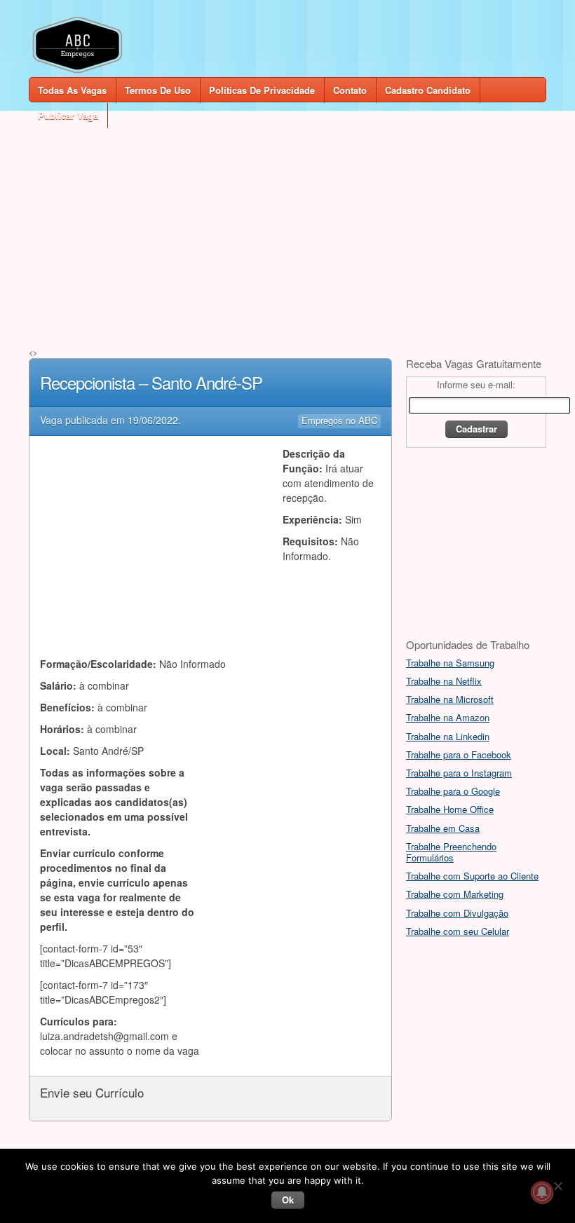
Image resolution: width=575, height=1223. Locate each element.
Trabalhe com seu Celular (457, 931)
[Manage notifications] (542, 1192)
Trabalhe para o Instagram (459, 772)
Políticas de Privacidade (262, 90)
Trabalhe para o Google (453, 791)
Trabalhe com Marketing (454, 894)
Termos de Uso (158, 90)
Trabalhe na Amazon (447, 717)
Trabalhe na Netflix (444, 681)
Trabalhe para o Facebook (458, 754)
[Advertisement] (287, 226)
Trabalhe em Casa (443, 828)
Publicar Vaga (68, 115)
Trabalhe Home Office (450, 809)
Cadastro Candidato (428, 90)
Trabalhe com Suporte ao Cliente (472, 875)
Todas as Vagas (72, 90)
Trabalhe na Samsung (450, 662)
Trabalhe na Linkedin (447, 736)
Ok (288, 1199)
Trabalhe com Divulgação (457, 913)
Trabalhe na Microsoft (450, 699)
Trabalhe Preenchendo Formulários (451, 852)
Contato (350, 90)
